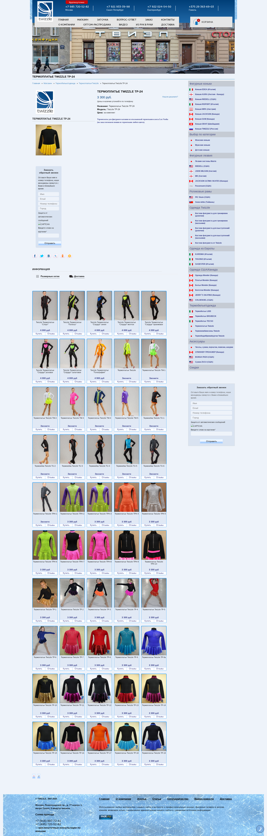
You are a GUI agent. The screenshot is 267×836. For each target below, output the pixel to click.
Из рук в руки (144, 24)
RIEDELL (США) (202, 166)
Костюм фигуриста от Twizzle (208, 243)
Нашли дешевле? (170, 97)
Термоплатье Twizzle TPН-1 (45, 514)
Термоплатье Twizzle (127, 370)
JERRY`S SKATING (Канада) (207, 295)
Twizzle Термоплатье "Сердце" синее (99, 323)
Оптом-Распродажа (97, 24)
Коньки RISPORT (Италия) (207, 104)
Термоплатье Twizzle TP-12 (99, 705)
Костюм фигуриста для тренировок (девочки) (211, 214)
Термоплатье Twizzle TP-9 (126, 657)
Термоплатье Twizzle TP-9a (154, 657)
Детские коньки (202, 150)
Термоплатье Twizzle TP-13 (127, 705)
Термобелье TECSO (204, 321)
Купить (39, 334)
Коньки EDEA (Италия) (205, 89)
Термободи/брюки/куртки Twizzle (210, 336)
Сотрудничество (177, 798)
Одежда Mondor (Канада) (206, 275)
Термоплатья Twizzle (204, 326)
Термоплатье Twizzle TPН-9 (127, 562)
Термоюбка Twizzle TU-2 (45, 466)
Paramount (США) (203, 186)
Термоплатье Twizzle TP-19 (154, 753)
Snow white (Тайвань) (204, 202)
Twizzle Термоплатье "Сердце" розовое (45, 371)
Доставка (167, 24)
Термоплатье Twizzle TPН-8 (99, 562)
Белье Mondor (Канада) (205, 285)
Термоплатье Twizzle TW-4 (99, 418)
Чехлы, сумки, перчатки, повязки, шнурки (214, 347)
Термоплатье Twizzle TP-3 (99, 609)
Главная (63, 19)
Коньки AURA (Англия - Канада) (209, 94)
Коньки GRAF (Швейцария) (207, 124)
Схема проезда (44, 814)
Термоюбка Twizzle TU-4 (99, 466)
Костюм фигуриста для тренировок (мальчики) (211, 222)
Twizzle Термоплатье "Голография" (99, 371)
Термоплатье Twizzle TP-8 (99, 657)
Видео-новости (204, 798)
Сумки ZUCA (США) (204, 362)
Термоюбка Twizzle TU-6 (153, 466)
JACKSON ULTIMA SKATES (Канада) (211, 181)
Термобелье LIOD (203, 311)
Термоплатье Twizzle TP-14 (154, 705)
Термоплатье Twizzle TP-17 (99, 753)
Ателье (141, 798)
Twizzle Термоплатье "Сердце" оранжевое (154, 323)
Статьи (156, 798)
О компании (123, 798)
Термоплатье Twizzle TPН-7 (72, 562)
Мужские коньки (202, 145)
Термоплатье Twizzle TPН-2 (72, 514)
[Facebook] (34, 256)
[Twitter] (41, 256)
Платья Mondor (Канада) (206, 280)
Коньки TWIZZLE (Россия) (206, 129)
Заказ (149, 19)
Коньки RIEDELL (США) (205, 99)
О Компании (66, 24)
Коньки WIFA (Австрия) (205, 109)
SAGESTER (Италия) (204, 264)
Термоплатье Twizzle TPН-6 (45, 562)
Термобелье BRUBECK (205, 316)
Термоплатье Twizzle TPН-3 (99, 514)
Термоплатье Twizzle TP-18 (127, 753)
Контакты (167, 19)
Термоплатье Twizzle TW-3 (72, 418)
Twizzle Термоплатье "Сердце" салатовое (72, 371)
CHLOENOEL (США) (204, 300)
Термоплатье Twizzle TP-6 (45, 657)
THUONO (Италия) (203, 259)
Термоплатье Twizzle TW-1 (153, 370)
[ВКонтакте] (48, 256)
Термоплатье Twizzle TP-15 (45, 753)
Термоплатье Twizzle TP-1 (45, 609)
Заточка (102, 19)
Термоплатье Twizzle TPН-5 (154, 514)
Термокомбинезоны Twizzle (207, 331)
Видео (123, 24)
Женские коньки (202, 140)
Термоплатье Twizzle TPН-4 (127, 514)
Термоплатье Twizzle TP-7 (72, 657)
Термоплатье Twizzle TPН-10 (154, 563)
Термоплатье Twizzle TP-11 (72, 705)
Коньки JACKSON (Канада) (207, 114)
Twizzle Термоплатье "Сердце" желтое (127, 323)
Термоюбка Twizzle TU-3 (72, 466)
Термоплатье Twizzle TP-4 (126, 609)
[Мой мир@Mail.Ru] (69, 256)
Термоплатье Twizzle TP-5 (153, 609)
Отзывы (51, 334)
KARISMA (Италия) (203, 254)
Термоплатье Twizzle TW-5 (126, 418)
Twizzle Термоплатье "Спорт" (45, 323)
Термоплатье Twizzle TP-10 (45, 705)
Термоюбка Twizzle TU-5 (126, 466)
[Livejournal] (55, 256)
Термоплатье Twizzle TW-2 (45, 418)
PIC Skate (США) (202, 197)
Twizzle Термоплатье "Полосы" (72, 323)
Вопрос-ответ (126, 19)
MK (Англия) (200, 176)
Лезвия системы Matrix (205, 161)
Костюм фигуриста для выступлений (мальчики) (212, 236)
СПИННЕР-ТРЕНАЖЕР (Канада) (209, 352)
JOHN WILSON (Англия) (205, 171)
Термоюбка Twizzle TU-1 (153, 418)
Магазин (82, 19)
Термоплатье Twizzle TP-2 (72, 609)
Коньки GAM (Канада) (205, 119)
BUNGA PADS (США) (204, 357)
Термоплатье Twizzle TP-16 (72, 753)
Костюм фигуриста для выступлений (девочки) (212, 229)
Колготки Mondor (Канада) (207, 290)
